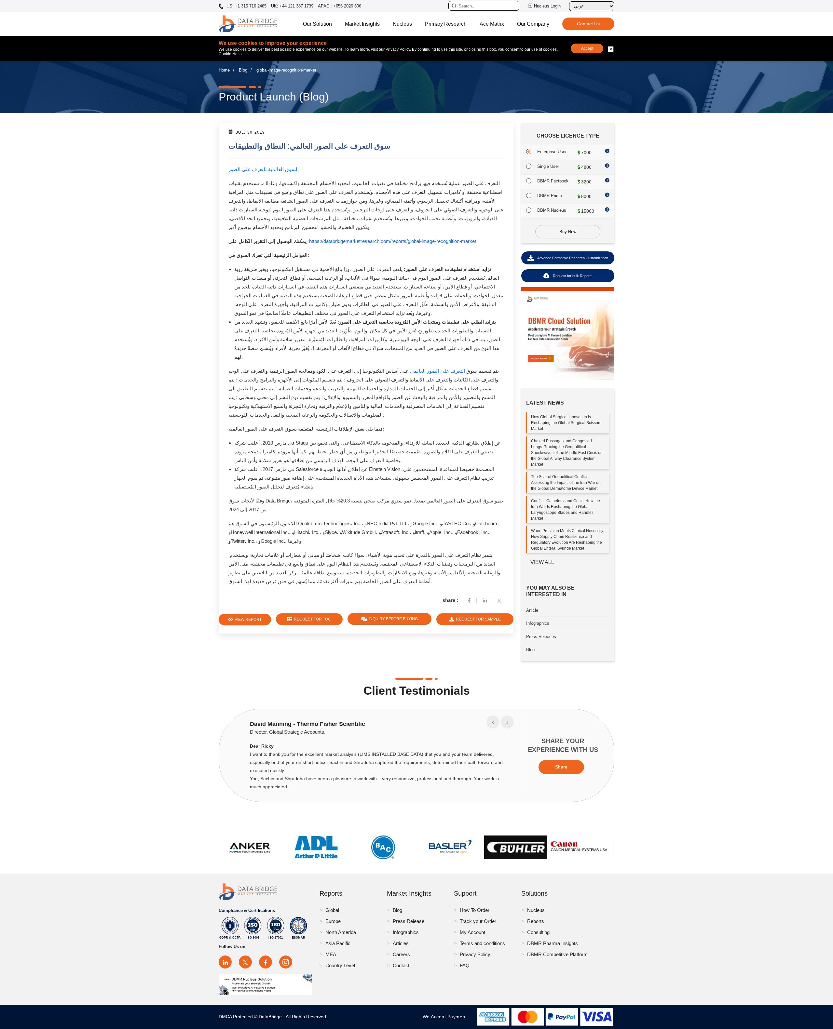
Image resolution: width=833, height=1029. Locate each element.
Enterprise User (552, 151)
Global (332, 910)
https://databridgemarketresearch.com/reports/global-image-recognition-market (392, 241)
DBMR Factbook (552, 181)
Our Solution (317, 24)
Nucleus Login (547, 6)
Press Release (408, 921)
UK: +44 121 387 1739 (292, 6)
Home (224, 70)
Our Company (533, 24)
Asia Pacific (337, 943)
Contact (401, 965)
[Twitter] (500, 600)
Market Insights (362, 24)
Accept (587, 48)
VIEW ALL (542, 562)
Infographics (537, 623)
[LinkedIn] (225, 962)
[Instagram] (285, 962)
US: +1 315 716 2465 (245, 6)
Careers (401, 954)
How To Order (474, 910)
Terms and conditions (482, 943)
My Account (472, 932)
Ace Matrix (492, 24)
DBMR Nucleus (551, 210)
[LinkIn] (485, 600)
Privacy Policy (475, 954)
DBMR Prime (549, 195)
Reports (535, 921)
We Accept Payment (446, 1016)
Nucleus (402, 24)
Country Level (340, 965)
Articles (401, 943)
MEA (330, 954)
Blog (243, 70)
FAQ (465, 965)
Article (532, 610)
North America (340, 932)
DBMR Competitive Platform (557, 954)
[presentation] (492, 721)
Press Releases (541, 636)
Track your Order (478, 921)
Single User (548, 166)
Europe (333, 921)
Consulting (538, 932)
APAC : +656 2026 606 (339, 6)
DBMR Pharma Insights (552, 943)
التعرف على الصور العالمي (437, 371)
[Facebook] (469, 600)
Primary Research (446, 24)
